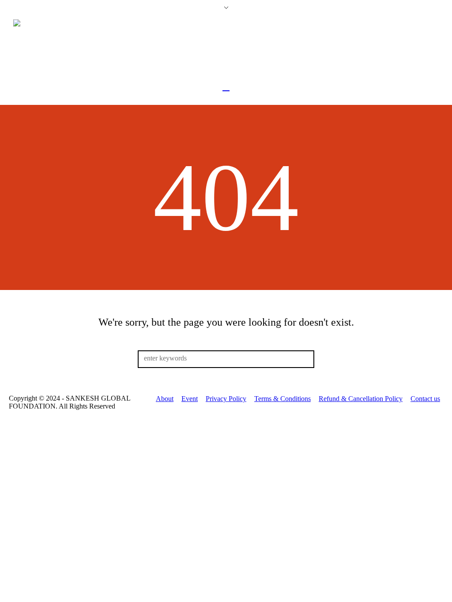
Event (189, 398)
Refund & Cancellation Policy (361, 398)
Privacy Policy (226, 398)
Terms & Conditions (282, 398)
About (164, 398)
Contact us (425, 398)
